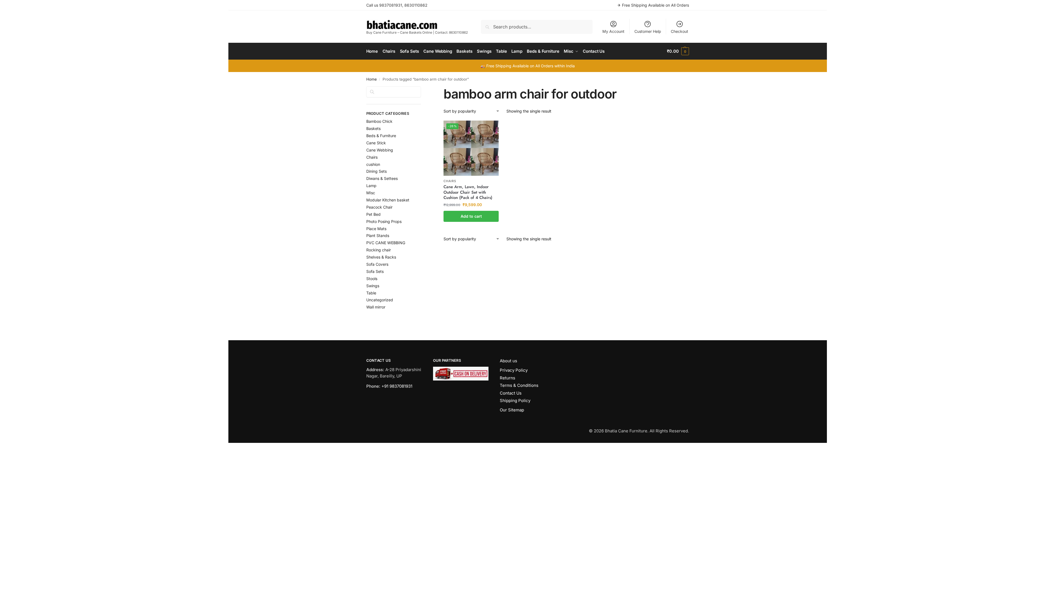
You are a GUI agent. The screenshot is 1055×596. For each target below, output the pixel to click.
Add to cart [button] (471, 216)
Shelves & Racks (381, 257)
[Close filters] (422, 90)
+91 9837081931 (396, 386)
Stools (371, 278)
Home (371, 79)
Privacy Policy (514, 370)
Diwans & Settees (382, 178)
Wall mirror (375, 307)
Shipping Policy (515, 400)
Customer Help (647, 31)
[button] (678, 51)
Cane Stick (376, 142)
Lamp (371, 185)
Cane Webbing (379, 150)
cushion (373, 164)
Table (371, 293)
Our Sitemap (512, 410)
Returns (507, 378)
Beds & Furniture (381, 135)
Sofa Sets (375, 271)
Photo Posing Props (384, 221)
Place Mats (376, 228)
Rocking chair (378, 250)
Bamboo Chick (379, 121)
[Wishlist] (490, 129)
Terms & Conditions (519, 385)
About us (508, 360)
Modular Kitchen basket (387, 200)
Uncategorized (379, 299)
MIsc (370, 192)
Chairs (450, 181)
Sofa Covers (377, 264)
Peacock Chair (379, 207)
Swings (372, 285)
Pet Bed (373, 214)
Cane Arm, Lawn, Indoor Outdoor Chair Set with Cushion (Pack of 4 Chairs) (468, 192)
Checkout (679, 31)
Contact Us (511, 393)
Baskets (373, 128)
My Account (613, 31)
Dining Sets (376, 171)
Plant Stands (377, 235)
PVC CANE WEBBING (385, 242)
